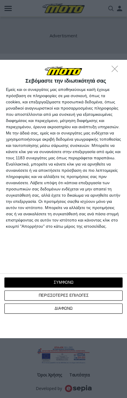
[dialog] (63, 199)
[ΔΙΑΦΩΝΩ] (116, 70)
